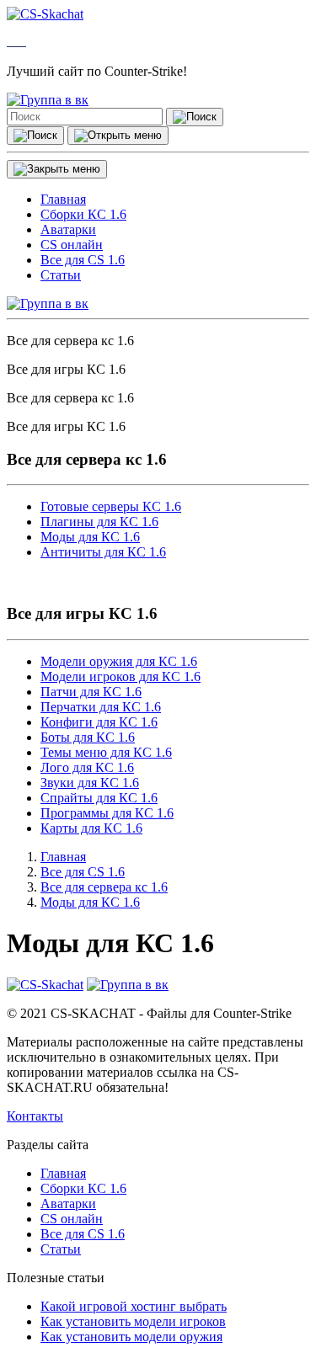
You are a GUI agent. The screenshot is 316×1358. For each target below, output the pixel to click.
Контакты (35, 1116)
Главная (63, 1173)
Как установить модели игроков (133, 1321)
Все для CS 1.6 (82, 1234)
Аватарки (68, 1203)
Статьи (60, 1249)
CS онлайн (71, 1219)
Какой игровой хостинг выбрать (133, 1306)
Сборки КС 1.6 (83, 1188)
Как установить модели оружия (131, 1336)
